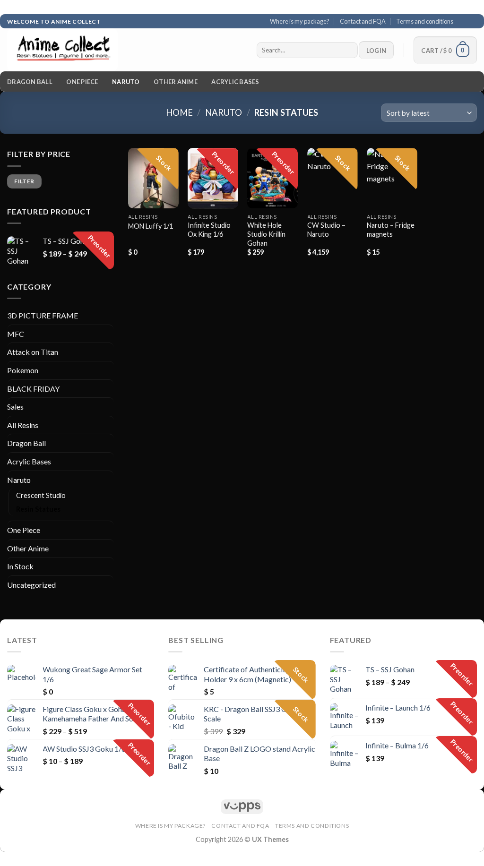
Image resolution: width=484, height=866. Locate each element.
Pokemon (22, 370)
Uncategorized (31, 584)
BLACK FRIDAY (33, 388)
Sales (15, 406)
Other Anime (176, 82)
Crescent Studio (41, 495)
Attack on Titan (32, 351)
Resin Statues (38, 509)
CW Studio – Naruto (326, 229)
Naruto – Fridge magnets (391, 229)
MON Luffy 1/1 (150, 226)
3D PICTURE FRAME (42, 315)
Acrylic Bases (235, 82)
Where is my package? (299, 21)
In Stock (20, 566)
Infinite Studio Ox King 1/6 (209, 229)
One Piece (82, 82)
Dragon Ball (29, 82)
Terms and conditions (424, 21)
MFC (15, 333)
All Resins (22, 424)
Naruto (126, 82)
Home (179, 112)
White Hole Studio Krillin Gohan (266, 234)
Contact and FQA (363, 21)
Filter (24, 181)
